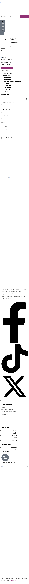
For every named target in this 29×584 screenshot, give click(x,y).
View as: (3, 48)
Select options (7, 68)
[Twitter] (3, 138)
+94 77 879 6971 (6, 418)
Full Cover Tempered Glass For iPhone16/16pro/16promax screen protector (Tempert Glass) (11, 82)
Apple (5, 129)
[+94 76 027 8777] (5, 457)
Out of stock (7, 115)
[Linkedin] (8, 138)
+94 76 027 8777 (6, 416)
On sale (5, 118)
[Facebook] (1, 138)
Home (11, 38)
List (2, 52)
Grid (2, 50)
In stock (6, 113)
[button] (2, 21)
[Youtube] (11, 138)
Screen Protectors (7, 73)
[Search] (24, 16)
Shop (16, 38)
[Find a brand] (26, 126)
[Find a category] (26, 99)
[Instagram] (6, 138)
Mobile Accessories (7, 72)
